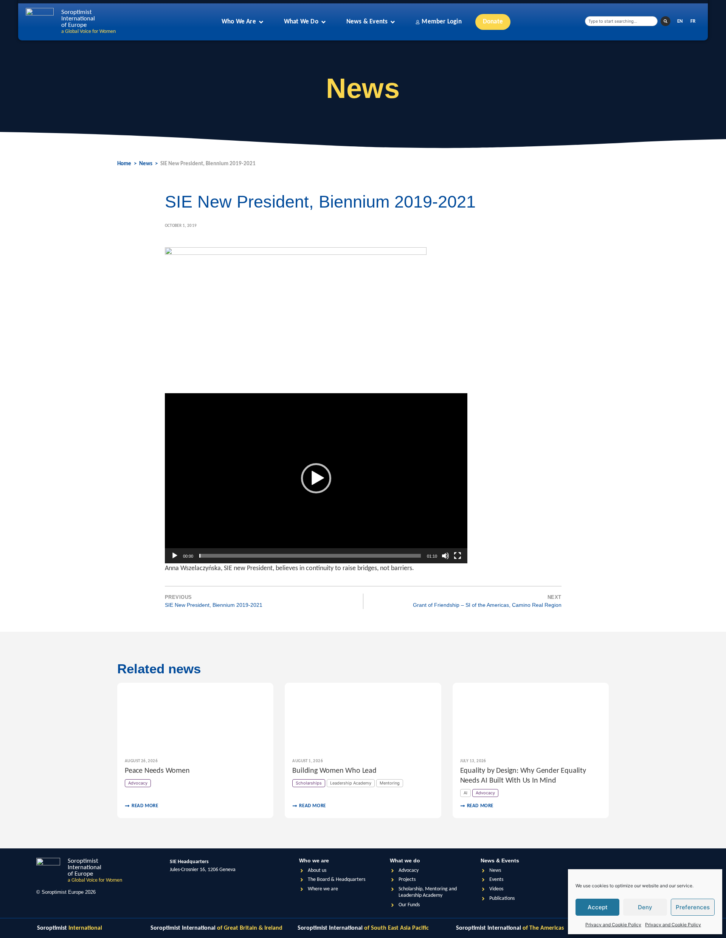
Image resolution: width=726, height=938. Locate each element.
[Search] (665, 21)
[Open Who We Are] (261, 22)
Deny (645, 907)
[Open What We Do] (323, 22)
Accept (598, 907)
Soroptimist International (216, 928)
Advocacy (137, 783)
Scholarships (309, 783)
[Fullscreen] (457, 556)
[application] (316, 478)
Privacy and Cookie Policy (613, 924)
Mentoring (390, 783)
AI (465, 792)
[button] (316, 478)
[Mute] (445, 556)
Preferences (693, 907)
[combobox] (621, 21)
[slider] (310, 556)
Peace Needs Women (157, 771)
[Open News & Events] (392, 22)
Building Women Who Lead (334, 771)
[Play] (174, 556)
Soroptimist (69, 928)
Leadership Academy (350, 783)
